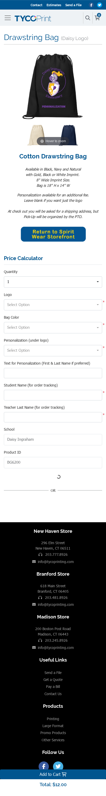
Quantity (10, 271)
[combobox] (53, 282)
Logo (8, 294)
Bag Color (11, 317)
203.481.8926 (56, 597)
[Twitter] (58, 766)
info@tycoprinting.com (56, 561)
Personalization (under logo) (26, 340)
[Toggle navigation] (9, 18)
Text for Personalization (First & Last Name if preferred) (47, 363)
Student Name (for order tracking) (31, 385)
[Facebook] (44, 766)
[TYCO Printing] (34, 18)
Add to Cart (51, 774)
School (9, 429)
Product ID (12, 452)
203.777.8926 (56, 554)
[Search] (87, 18)
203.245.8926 (56, 640)
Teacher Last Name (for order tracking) (34, 407)
